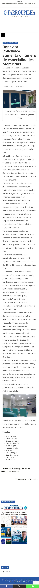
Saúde (5, 42)
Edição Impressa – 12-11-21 (26, 479)
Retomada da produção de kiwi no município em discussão (15, 470)
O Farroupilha (19, 86)
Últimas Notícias (13, 42)
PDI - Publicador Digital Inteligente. (19, 582)
